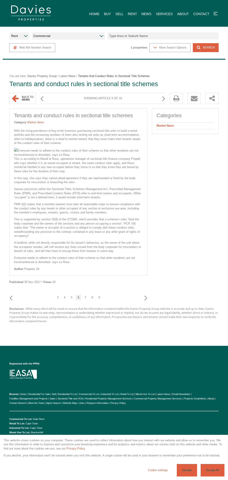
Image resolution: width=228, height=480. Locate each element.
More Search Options (173, 47)
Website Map (70, 403)
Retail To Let (127, 394)
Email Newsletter (181, 394)
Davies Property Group (42, 76)
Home (23, 394)
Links (82, 403)
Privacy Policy (118, 403)
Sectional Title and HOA (70, 398)
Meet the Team (36, 403)
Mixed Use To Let (145, 394)
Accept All (212, 470)
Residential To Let (67, 394)
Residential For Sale (39, 394)
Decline (187, 470)
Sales (53, 398)
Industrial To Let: (19, 428)
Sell (54, 394)
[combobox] (163, 36)
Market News (35, 122)
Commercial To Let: (20, 419)
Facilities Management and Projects (28, 398)
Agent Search (53, 403)
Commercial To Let (89, 394)
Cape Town (32, 423)
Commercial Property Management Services (158, 398)
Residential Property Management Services (108, 398)
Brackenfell (37, 432)
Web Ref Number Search (35, 47)
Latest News (67, 76)
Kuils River (39, 419)
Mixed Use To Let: (19, 432)
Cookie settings (158, 470)
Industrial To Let (109, 394)
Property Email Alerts (195, 398)
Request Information (97, 403)
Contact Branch (17, 403)
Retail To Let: (17, 423)
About (211, 398)
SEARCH (209, 47)
